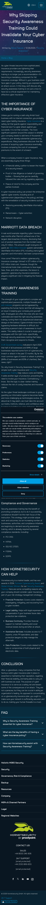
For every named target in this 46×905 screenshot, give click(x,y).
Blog (10, 58)
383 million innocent (18, 248)
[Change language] (31, 5)
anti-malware (6, 305)
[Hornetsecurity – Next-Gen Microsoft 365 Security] (7, 5)
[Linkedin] (23, 879)
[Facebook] (13, 879)
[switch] (40, 452)
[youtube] (27, 879)
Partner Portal (10, 901)
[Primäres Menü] (41, 5)
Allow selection (23, 487)
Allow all (23, 481)
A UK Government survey (11, 345)
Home (3, 58)
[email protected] (23, 861)
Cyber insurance (33, 121)
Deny (23, 494)
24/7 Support (6, 898)
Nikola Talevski (17, 48)
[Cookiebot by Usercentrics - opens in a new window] (34, 410)
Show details (34, 475)
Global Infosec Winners (11, 586)
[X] (18, 879)
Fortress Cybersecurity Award (27, 583)
